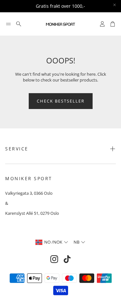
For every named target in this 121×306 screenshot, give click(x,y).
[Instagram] (54, 259)
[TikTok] (67, 259)
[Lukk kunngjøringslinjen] (114, 5)
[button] (8, 24)
